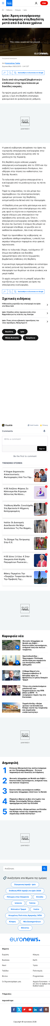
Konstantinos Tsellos (12, 63)
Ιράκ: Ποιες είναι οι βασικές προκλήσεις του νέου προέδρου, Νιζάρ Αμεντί (20, 321)
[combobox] (25, 868)
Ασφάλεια (30, 338)
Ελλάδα (39, 897)
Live (44, 3)
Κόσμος (18, 10)
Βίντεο (5, 976)
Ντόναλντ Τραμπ (18, 909)
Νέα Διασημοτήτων (32, 921)
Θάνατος (25, 928)
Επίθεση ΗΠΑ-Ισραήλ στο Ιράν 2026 (25, 891)
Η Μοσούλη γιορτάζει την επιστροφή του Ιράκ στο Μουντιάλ (21, 305)
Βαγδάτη (9, 331)
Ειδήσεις (9, 10)
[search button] (44, 868)
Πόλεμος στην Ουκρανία (18, 897)
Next (4, 965)
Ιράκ (25, 10)
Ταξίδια (5, 971)
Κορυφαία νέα (13, 636)
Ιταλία (36, 909)
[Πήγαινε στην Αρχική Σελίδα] (9, 3)
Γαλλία (32, 903)
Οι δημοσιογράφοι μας (11, 981)
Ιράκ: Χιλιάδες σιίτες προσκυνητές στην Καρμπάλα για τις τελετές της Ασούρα (19, 313)
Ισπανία (18, 903)
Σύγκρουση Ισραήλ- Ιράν (25, 884)
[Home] (3, 10)
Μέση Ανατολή (12, 338)
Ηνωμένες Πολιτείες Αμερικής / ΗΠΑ (25, 915)
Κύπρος (12, 921)
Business (5, 960)
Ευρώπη (5, 954)
